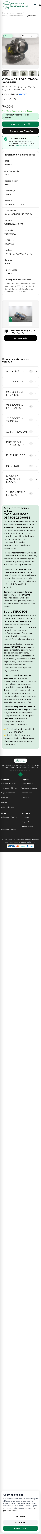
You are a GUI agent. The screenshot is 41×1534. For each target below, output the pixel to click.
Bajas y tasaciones (8, 793)
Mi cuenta (25, 817)
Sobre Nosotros (27, 783)
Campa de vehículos (9, 788)
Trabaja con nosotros (29, 788)
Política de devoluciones (24, 145)
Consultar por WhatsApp (21, 131)
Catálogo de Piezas (8, 783)
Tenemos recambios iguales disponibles (17, 116)
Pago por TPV (6, 797)
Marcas (4, 802)
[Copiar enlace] (4, 99)
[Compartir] (15, 99)
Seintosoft (31, 842)
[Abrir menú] (35, 5)
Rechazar (20, 1516)
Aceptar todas (20, 1528)
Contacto (25, 797)
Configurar (20, 1522)
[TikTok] (20, 774)
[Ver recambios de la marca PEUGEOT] (6, 331)
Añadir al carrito (18, 124)
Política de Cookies (8, 829)
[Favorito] (10, 99)
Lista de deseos (27, 827)
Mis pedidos (26, 822)
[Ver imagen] (6, 73)
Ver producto (20, 338)
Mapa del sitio (27, 793)
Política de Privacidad (9, 817)
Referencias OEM (7, 807)
